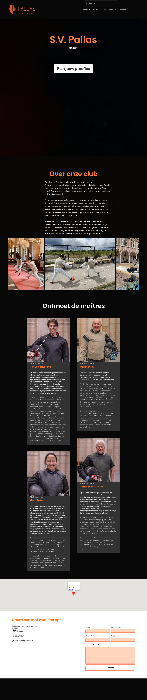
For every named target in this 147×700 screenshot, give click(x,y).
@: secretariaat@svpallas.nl (22, 641)
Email (88, 636)
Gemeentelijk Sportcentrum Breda (25, 626)
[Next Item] (135, 264)
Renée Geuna (46, 379)
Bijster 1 (15, 629)
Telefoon (114, 636)
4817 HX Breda (17, 631)
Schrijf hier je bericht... (95, 644)
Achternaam (116, 627)
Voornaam (90, 627)
